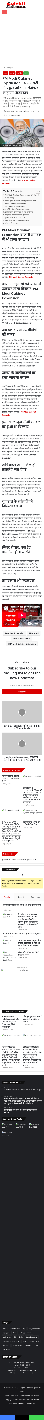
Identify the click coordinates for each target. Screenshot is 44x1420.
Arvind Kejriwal (15, 1329)
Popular (7, 897)
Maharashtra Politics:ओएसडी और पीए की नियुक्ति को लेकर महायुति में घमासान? (10, 1021)
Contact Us (30, 1403)
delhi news (7, 1337)
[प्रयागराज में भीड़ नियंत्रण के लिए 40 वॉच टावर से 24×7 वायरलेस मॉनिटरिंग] (8, 1223)
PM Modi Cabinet (22, 638)
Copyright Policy (11, 1400)
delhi (14, 1333)
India (21, 1337)
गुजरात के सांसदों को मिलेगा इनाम (15, 218)
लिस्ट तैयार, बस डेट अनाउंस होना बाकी (17, 220)
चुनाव (11, 68)
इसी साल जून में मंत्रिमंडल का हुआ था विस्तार (19, 212)
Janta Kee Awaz (31, 1337)
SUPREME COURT (31, 1345)
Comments (35, 897)
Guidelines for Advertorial (29, 1396)
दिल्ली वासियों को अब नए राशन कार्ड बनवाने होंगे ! (11, 778)
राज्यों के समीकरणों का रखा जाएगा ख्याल (17, 209)
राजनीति (19, 73)
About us (14, 1396)
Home (6, 68)
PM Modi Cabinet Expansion (21, 277)
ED (15, 1337)
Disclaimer (35, 1400)
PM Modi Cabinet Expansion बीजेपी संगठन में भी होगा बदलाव (21, 196)
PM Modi (34, 633)
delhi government (25, 1333)
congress (6, 1333)
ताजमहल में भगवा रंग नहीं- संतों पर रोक (31, 823)
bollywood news (34, 1329)
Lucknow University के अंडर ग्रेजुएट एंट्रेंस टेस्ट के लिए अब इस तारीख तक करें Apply (29, 943)
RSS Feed (13, 1403)
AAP (4, 1329)
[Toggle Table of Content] (36, 192)
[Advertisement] (22, 38)
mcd (24, 1341)
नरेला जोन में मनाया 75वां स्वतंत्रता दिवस (28, 953)
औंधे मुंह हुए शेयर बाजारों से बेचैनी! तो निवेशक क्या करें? (32, 1019)
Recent (21, 897)
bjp (24, 1329)
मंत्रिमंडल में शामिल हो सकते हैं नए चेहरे (17, 215)
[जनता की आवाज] (16, 5)
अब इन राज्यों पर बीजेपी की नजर (15, 206)
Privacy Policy (24, 1400)
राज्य (26, 73)
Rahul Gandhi (17, 1345)
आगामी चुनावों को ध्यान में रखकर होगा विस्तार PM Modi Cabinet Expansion (20, 202)
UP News (6, 1350)
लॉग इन (26, 860)
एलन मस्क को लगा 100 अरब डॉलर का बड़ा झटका (22, 934)
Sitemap (21, 1403)
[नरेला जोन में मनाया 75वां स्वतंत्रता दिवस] (9, 956)
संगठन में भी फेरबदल (11, 223)
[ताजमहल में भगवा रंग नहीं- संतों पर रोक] (32, 814)
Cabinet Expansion (15, 633)
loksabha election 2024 (11, 1341)
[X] (19, 1377)
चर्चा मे (12, 73)
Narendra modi (34, 1341)
